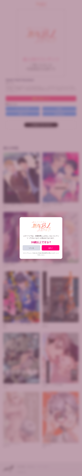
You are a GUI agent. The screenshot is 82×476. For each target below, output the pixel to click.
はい (50, 248)
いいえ (31, 248)
